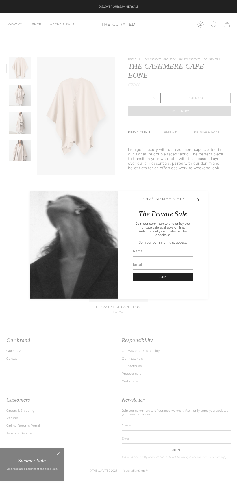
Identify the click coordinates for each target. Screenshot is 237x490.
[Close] (199, 200)
